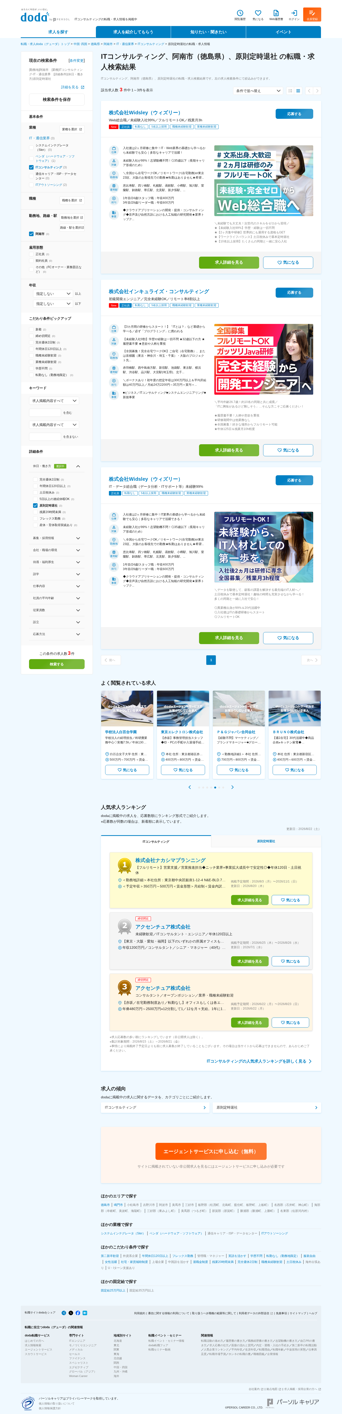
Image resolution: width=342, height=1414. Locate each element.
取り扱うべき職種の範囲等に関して (214, 1313)
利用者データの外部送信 (254, 1313)
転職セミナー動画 (159, 1349)
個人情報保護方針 (50, 1408)
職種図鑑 (258, 1353)
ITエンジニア (77, 1340)
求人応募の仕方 (219, 1345)
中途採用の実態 (296, 1349)
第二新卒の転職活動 (304, 1345)
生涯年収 (250, 1349)
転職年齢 (278, 1349)
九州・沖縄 (120, 1371)
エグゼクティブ (78, 1367)
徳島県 (95, 44)
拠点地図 (271, 1388)
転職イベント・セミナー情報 (166, 1340)
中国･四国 (80, 44)
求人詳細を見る (229, 262)
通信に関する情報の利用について (168, 1313)
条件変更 (77, 61)
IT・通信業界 (125, 44)
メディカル (76, 1349)
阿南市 (108, 44)
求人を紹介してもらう (133, 32)
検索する (57, 664)
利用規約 (139, 1313)
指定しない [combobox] (45, 294)
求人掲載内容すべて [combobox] (48, 401)
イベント (284, 32)
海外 (116, 1375)
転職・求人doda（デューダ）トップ (45, 44)
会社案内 (254, 1388)
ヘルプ (313, 1313)
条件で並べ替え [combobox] (248, 91)
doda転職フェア (158, 1345)
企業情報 (272, 1353)
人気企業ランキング (216, 1349)
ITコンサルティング (151, 44)
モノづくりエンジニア (83, 1345)
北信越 (118, 1358)
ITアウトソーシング (49, 185)
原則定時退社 (227, 1107)
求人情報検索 (33, 1345)
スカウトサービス (36, 1353)
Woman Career (78, 1375)
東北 (116, 1345)
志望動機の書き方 (286, 1340)
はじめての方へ (34, 1340)
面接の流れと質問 (242, 1345)
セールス (74, 1353)
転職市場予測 (217, 1353)
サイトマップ (298, 1313)
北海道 (118, 1340)
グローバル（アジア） (83, 1371)
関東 (116, 1349)
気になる (291, 262)
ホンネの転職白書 (240, 1353)
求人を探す (58, 32)
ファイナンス (77, 1358)
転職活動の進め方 (212, 1340)
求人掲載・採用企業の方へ (300, 1388)
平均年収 (236, 1349)
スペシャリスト (78, 1362)
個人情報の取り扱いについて (57, 1403)
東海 (116, 1353)
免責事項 (281, 1313)
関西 (116, 1362)
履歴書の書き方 (235, 1340)
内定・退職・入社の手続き (272, 1345)
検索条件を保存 (57, 99)
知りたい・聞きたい (209, 32)
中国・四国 (120, 1367)
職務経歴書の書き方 (260, 1340)
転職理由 (264, 1349)
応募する (294, 114)
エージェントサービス (38, 1349)
